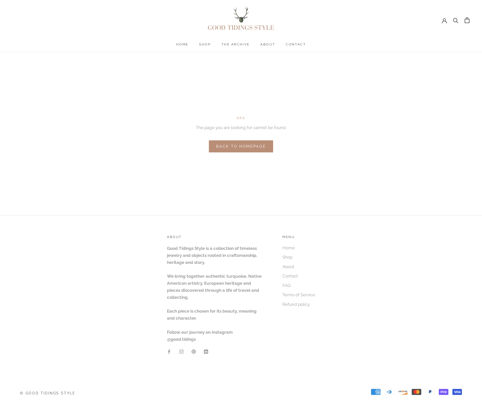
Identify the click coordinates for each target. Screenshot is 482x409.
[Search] (455, 20)
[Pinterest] (194, 351)
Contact (296, 44)
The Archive (235, 44)
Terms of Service (298, 294)
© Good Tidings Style (48, 393)
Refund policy (296, 304)
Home (182, 44)
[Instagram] (181, 351)
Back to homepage (241, 146)
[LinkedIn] (206, 351)
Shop (205, 44)
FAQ (286, 285)
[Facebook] (169, 351)
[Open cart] (467, 20)
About (267, 44)
